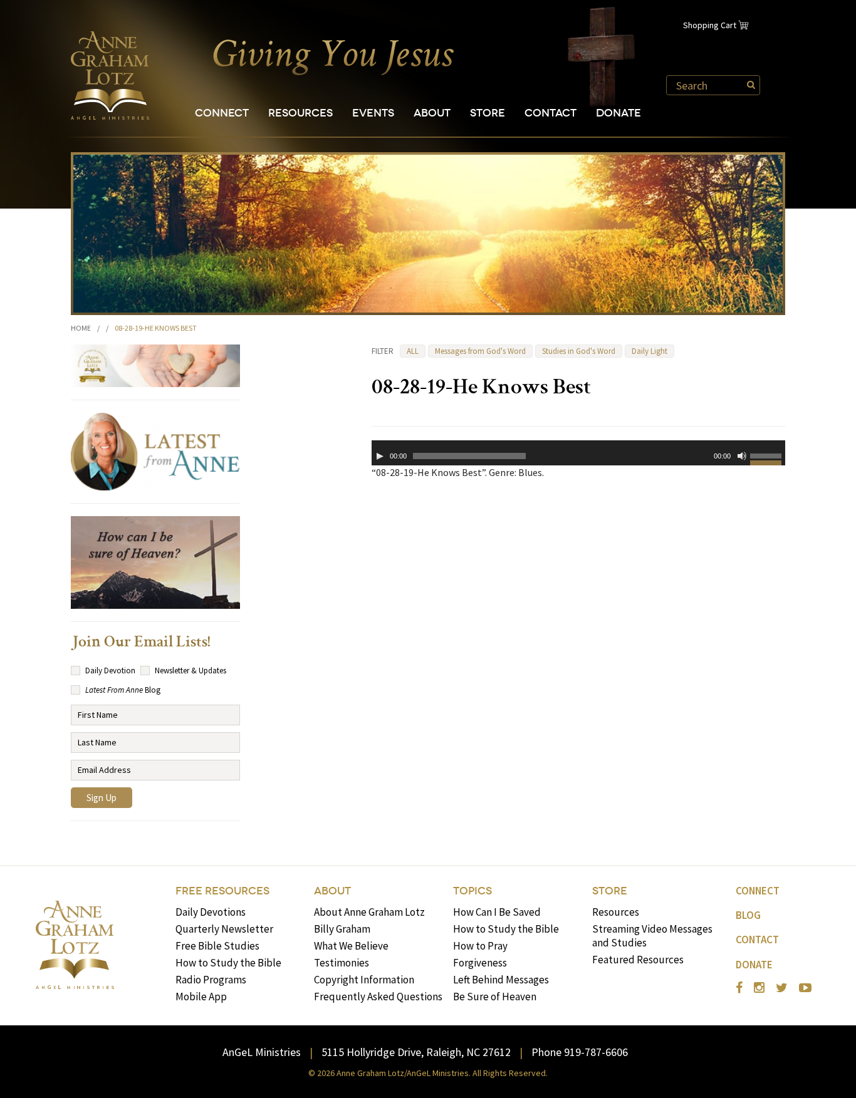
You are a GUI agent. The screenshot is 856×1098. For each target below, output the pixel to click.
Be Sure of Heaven (494, 996)
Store (487, 113)
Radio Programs (210, 980)
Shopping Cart (709, 25)
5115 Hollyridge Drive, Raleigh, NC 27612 (416, 1052)
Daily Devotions (210, 912)
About (432, 113)
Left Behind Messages (501, 980)
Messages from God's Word (480, 351)
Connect (222, 113)
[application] (578, 452)
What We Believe (351, 946)
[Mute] (742, 456)
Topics (472, 891)
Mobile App (201, 996)
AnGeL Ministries (261, 1052)
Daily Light (649, 351)
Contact (551, 113)
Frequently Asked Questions (378, 996)
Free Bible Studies (217, 946)
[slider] (767, 458)
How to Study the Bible (228, 963)
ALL (413, 351)
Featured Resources (638, 959)
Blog (748, 915)
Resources (300, 113)
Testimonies (341, 963)
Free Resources (222, 891)
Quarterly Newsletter (224, 929)
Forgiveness (480, 963)
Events (373, 113)
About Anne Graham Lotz (369, 912)
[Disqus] (578, 649)
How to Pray (480, 946)
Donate (618, 113)
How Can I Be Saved (497, 912)
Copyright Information (364, 980)
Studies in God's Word (578, 351)
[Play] (380, 456)
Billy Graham (342, 929)
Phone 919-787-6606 (579, 1052)
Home (81, 328)
